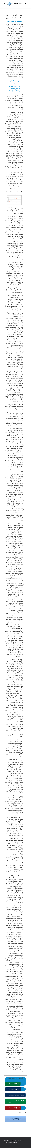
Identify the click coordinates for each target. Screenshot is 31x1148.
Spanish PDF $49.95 (14, 1108)
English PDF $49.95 (14, 1089)
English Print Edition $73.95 (16, 1095)
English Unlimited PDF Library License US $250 (15, 1119)
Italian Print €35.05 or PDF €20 (16, 1101)
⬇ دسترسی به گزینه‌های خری (14, 21)
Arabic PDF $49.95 (14, 1083)
